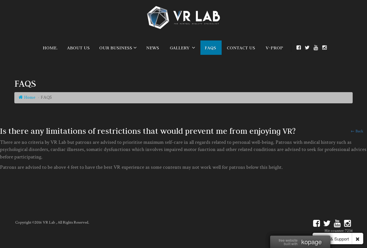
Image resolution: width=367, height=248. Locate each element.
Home (29, 97)
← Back (357, 131)
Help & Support (334, 239)
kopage (311, 242)
